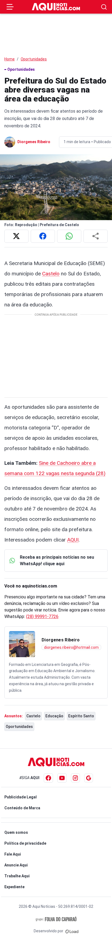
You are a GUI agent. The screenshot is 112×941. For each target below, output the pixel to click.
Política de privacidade (25, 843)
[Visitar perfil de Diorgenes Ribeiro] (22, 644)
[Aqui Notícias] (56, 7)
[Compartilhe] (95, 236)
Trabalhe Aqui (17, 876)
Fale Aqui (12, 854)
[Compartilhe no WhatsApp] (69, 236)
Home (9, 59)
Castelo (51, 273)
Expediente (14, 887)
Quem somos (16, 832)
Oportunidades (34, 59)
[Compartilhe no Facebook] (43, 236)
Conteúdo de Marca (22, 808)
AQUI (73, 540)
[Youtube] (62, 778)
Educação (54, 716)
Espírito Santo (81, 716)
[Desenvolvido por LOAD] (72, 931)
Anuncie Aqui (16, 865)
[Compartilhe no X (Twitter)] (16, 236)
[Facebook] (48, 778)
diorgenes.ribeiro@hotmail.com (71, 647)
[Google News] (88, 778)
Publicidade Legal (20, 797)
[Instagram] (75, 777)
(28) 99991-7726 (42, 616)
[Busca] (104, 7)
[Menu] (10, 7)
